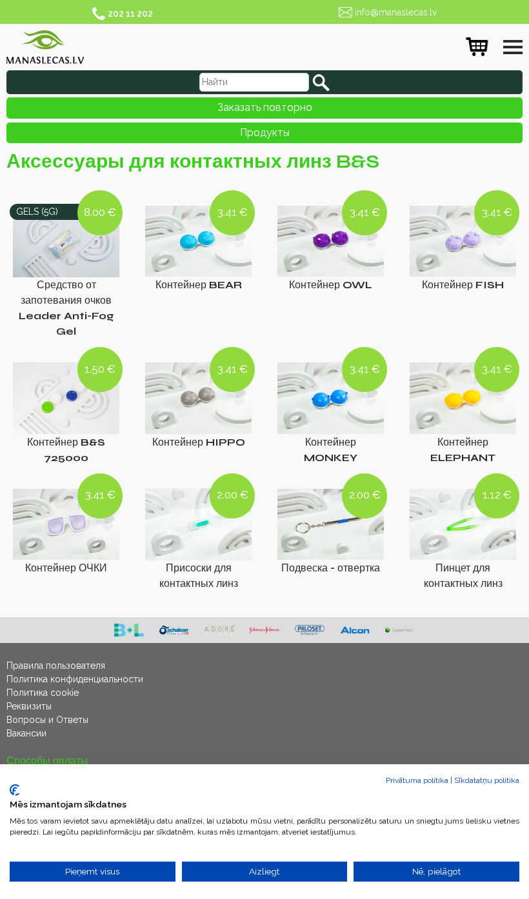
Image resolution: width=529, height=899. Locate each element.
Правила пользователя (55, 665)
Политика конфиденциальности (74, 679)
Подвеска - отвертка (330, 568)
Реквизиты (29, 706)
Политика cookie (42, 692)
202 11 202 (130, 13)
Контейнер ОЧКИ (66, 568)
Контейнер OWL (330, 285)
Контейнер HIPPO (198, 442)
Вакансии (26, 733)
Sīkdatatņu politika (486, 780)
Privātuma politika (417, 780)
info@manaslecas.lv (396, 12)
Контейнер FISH (463, 285)
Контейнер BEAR (198, 285)
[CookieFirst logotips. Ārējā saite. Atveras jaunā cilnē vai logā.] (14, 790)
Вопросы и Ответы (47, 720)
